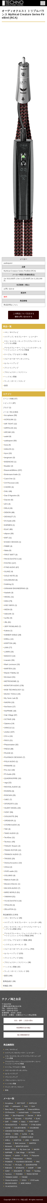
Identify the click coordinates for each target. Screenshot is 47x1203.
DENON (7, 512)
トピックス (7, 403)
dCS (6, 504)
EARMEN (8, 525)
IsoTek (6, 618)
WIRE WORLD (10, 892)
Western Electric (10, 884)
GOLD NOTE (9, 576)
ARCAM (7, 432)
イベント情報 (8, 399)
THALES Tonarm (11, 846)
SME (39, 1168)
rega (6, 783)
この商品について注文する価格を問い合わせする (23, 315)
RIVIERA (7, 791)
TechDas (7, 837)
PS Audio (8, 774)
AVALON (7, 449)
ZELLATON (8, 909)
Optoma (7, 723)
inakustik (7, 614)
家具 (6, 385)
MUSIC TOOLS (10, 694)
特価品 (5, 986)
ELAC (6, 529)
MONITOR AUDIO (11, 685)
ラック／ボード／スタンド (14, 381)
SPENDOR (8, 821)
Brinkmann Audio (11, 474)
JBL (5, 622)
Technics (7, 842)
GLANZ (7, 571)
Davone (7, 500)
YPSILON (8, 905)
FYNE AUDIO (9, 567)
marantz (7, 660)
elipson (7, 533)
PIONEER (8, 1162)
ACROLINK (8, 419)
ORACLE (8, 728)
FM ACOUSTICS (11, 559)
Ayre (6, 453)
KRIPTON (8, 643)
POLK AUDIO (9, 761)
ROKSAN (8, 795)
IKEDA (7, 609)
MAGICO (8, 656)
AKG (7, 1106)
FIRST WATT (9, 555)
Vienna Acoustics (11, 863)
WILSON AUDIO (10, 888)
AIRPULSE (8, 428)
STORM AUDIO (10, 825)
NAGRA (7, 702)
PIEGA (7, 749)
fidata (6, 550)
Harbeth (7, 593)
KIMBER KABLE (10, 635)
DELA (6, 508)
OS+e (6, 736)
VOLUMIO (8, 875)
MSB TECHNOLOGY (12, 690)
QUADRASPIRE (10, 778)
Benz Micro (9, 1109)
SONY (6, 812)
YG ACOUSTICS (11, 901)
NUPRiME (8, 711)
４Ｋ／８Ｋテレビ (11, 332)
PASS (6, 740)
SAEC (6, 799)
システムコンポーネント (14, 944)
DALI (6, 491)
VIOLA (6, 867)
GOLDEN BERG (20, 1128)
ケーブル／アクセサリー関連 (15, 354)
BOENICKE (9, 462)
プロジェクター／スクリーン (15, 372)
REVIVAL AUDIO (11, 787)
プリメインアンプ (11, 368)
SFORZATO (9, 804)
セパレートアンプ (11, 363)
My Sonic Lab (9, 698)
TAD (6, 829)
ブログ (5, 407)
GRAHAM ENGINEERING (14, 588)
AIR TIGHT (8, 424)
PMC (38, 1162)
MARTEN (8, 669)
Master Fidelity (10, 673)
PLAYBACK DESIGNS (13, 757)
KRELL (7, 639)
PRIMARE (8, 766)
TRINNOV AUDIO (11, 854)
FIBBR (7, 546)
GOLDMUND (9, 580)
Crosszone (36, 1112)
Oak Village (8, 715)
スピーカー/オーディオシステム (17, 359)
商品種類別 (7, 915)
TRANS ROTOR (10, 850)
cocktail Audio (24, 1112)
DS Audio (8, 521)
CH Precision (9, 483)
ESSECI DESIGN (11, 542)
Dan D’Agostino (10, 495)
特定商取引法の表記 (23, 1028)
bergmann (8, 457)
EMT (6, 538)
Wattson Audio (10, 880)
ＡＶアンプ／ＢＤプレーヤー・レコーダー (21, 337)
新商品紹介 (7, 981)
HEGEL (7, 597)
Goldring (7, 584)
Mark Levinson (10, 664)
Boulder (7, 466)
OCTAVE (7, 719)
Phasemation (9, 745)
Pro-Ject (7, 770)
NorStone (8, 707)
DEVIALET (8, 517)
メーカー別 (7, 412)
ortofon (7, 732)
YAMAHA (8, 897)
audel (6, 436)
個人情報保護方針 (23, 1035)
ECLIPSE (28, 1118)
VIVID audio (9, 871)
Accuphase (8, 415)
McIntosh (8, 677)
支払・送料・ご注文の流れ (23, 1020)
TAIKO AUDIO (10, 833)
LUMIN (7, 652)
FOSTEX (7, 563)
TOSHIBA (19, 1174)
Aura (6, 445)
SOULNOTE (9, 816)
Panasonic (35, 1155)
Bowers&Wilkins (10, 470)
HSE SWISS (9, 605)
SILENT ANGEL (10, 808)
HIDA (6, 601)
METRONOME (10, 681)
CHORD (7, 487)
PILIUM (7, 753)
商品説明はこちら (11, 305)
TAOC (28, 1171)
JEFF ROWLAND (11, 626)
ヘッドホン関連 (10, 377)
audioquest (8, 441)
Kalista (7, 631)
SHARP (31, 1168)
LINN (6, 647)
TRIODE (7, 859)
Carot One (8, 479)
